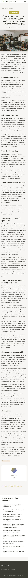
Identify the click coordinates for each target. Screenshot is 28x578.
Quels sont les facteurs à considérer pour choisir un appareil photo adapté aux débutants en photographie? (13, 525)
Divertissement (9, 8)
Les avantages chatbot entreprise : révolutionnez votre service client (11, 531)
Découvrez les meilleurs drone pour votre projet (13, 547)
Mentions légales (5, 569)
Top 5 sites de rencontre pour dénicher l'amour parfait (13, 505)
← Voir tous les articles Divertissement (11, 486)
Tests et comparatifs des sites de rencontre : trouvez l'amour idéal (14, 510)
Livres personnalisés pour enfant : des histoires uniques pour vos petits (12, 515)
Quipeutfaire (11, 1)
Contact (13, 569)
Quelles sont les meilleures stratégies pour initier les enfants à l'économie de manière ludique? (14, 537)
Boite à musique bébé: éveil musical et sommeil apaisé (13, 520)
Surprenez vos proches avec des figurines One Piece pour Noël (13, 542)
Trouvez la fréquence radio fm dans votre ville (13, 551)
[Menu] (25, 1)
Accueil (3, 8)
